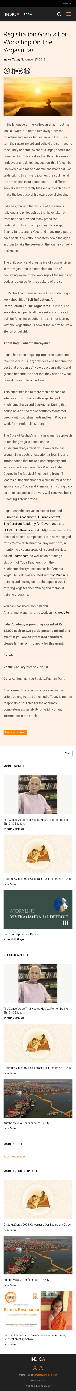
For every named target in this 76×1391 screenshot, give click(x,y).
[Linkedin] (27, 71)
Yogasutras (19, 1156)
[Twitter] (20, 71)
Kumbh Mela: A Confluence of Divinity (26, 1123)
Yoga (7, 1156)
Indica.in (66, 3)
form (27, 643)
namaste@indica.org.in (45, 1374)
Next (67, 753)
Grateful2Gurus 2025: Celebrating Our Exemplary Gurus (37, 879)
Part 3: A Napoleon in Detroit (21, 934)
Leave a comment (15, 732)
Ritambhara (20, 556)
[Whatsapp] (7, 71)
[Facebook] (14, 71)
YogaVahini (58, 575)
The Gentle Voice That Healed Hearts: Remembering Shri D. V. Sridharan (36, 821)
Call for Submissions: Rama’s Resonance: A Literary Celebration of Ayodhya (35, 1337)
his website (61, 612)
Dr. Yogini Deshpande (14, 829)
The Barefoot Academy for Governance (31, 524)
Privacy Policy (38, 1380)
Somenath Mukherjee (14, 939)
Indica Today (10, 884)
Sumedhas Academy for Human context (32, 517)
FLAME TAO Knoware (18, 530)
